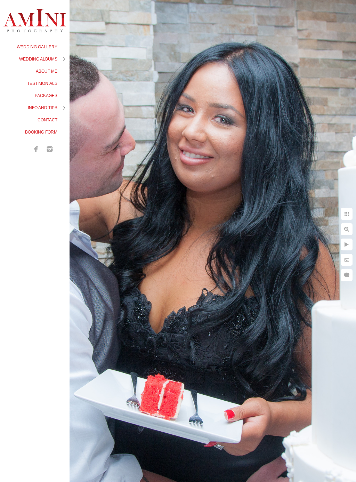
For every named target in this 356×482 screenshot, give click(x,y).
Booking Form (41, 132)
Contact (47, 120)
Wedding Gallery (37, 47)
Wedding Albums (38, 59)
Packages (46, 95)
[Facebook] (36, 149)
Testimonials (42, 83)
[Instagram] (50, 149)
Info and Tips (42, 107)
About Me (46, 71)
